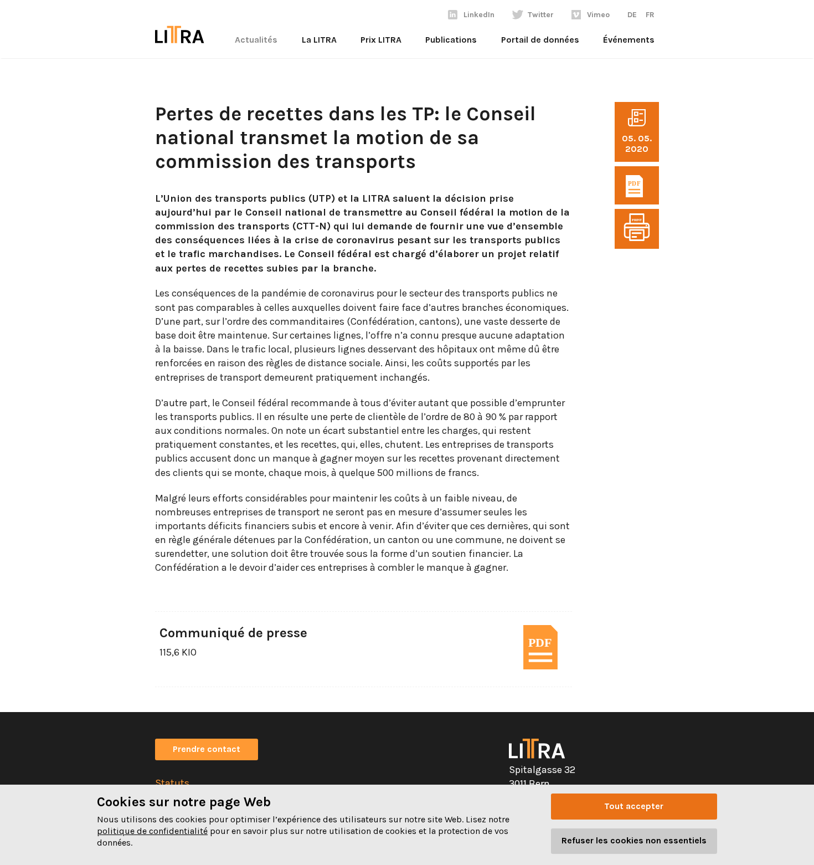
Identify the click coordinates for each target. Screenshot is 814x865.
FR (650, 14)
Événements (629, 39)
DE (632, 14)
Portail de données (540, 39)
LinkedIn (478, 14)
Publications (451, 39)
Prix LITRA (380, 39)
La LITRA (319, 39)
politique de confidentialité (152, 831)
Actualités (256, 39)
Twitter (541, 14)
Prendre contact (206, 749)
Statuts (172, 783)
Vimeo (598, 14)
